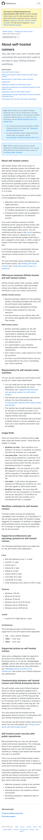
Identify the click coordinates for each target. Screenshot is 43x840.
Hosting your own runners (23, 31)
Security (28, 827)
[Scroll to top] (38, 835)
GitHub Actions (8, 31)
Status (35, 827)
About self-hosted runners (11, 34)
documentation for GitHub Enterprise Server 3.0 (22, 137)
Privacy (22, 827)
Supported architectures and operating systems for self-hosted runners (21, 392)
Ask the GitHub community (13, 813)
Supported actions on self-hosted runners (16, 92)
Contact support (9, 816)
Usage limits (6, 82)
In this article (6, 69)
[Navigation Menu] (38, 3)
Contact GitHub (7, 829)
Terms (17, 827)
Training (31, 829)
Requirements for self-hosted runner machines (17, 79)
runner (29, 232)
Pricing (16, 829)
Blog (37, 829)
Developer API (23, 829)
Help (39, 827)
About (21, 831)
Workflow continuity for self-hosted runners (16, 84)
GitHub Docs (11, 3)
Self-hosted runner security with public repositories (19, 99)
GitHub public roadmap (14, 152)
